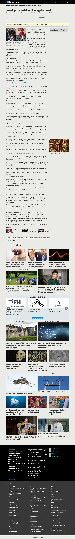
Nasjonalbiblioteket (33, 495)
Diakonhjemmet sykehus (13, 491)
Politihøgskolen (54, 486)
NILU (10, 532)
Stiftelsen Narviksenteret (56, 505)
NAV (9, 526)
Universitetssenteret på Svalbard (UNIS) (58, 525)
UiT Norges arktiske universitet (57, 513)
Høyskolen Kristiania (13, 515)
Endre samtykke (13, 479)
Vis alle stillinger (37, 318)
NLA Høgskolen (33, 486)
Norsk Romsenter (33, 524)
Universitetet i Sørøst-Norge (56, 523)
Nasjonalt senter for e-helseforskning (37, 502)
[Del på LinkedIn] (11, 240)
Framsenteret (11, 502)
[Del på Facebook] (7, 240)
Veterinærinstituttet (55, 528)
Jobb (64, 2)
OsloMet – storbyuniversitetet (35, 531)
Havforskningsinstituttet (13, 507)
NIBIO (10, 528)
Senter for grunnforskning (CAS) (57, 497)
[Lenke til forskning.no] (26, 1)
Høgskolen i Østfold (12, 510)
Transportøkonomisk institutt (57, 512)
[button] (8, 308)
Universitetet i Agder (55, 515)
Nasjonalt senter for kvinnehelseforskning (38, 503)
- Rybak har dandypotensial (19, 209)
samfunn (26, 237)
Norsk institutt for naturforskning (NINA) (37, 527)
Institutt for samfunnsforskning (15, 517)
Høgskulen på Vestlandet (13, 513)
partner (9, 237)
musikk (49, 237)
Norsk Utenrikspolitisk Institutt (36, 526)
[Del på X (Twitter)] (9, 240)
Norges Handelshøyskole (34, 514)
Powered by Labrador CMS (37, 537)
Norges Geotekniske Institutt (35, 513)
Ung (55, 2)
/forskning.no (55, 451)
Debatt (51, 2)
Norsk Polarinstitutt (33, 521)
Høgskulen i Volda (12, 512)
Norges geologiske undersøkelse (36, 518)
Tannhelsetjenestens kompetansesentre (58, 510)
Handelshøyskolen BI (13, 505)
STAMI (52, 502)
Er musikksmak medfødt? (19, 83)
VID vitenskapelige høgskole (56, 530)
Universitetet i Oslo (54, 520)
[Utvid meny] (67, 2)
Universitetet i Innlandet (55, 518)
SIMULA (52, 494)
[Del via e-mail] (14, 240)
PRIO (52, 488)
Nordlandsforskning (34, 511)
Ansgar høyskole (12, 486)
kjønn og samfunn (35, 237)
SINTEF (52, 496)
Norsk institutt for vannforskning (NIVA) (37, 529)
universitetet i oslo (18, 237)
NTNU (31, 494)
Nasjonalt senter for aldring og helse (37, 500)
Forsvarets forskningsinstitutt (14, 500)
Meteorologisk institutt (13, 525)
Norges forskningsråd (34, 516)
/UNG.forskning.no (56, 453)
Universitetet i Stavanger (55, 522)
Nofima (31, 508)
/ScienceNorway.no (56, 456)
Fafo (9, 496)
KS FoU (10, 518)
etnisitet (43, 237)
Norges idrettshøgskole (34, 519)
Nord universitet (33, 509)
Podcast (59, 2)
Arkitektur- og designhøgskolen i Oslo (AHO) (17, 488)
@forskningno (55, 448)
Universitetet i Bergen (55, 517)
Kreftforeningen (12, 520)
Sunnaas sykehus (54, 507)
